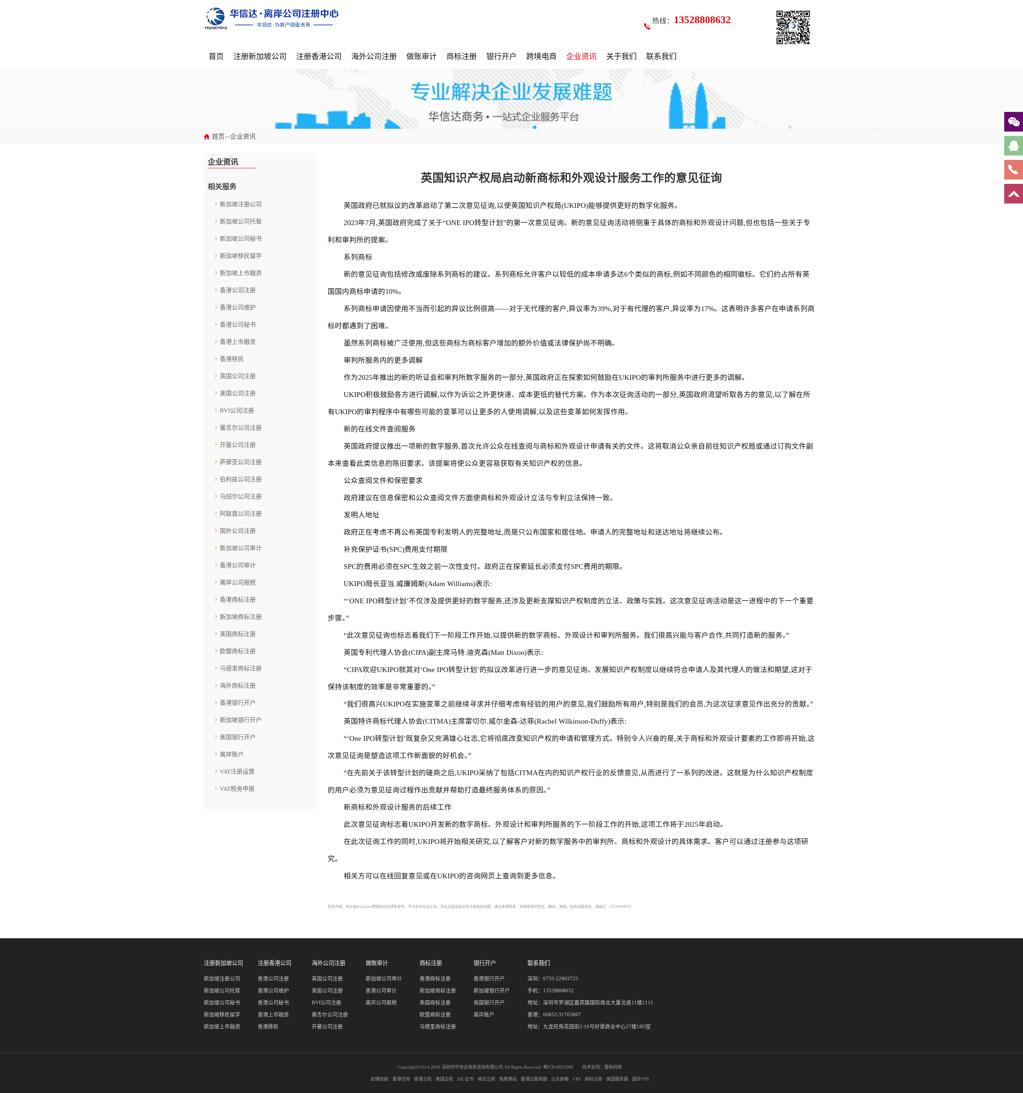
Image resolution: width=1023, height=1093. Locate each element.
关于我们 (621, 56)
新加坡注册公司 (241, 204)
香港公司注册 (238, 290)
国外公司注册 (238, 531)
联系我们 (661, 56)
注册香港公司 (319, 56)
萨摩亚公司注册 (241, 462)
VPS (577, 1079)
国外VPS (640, 1079)
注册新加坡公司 (260, 56)
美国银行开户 (238, 737)
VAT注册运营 (237, 771)
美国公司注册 (238, 393)
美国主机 (444, 1079)
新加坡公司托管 (241, 221)
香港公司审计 (238, 565)
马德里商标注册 (241, 668)
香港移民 (232, 359)
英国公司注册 (238, 376)
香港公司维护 (238, 307)
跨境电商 (541, 56)
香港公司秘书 (238, 324)
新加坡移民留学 (241, 256)
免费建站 (508, 1079)
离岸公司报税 (238, 582)
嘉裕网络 (613, 1067)
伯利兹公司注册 (241, 479)
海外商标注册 (238, 685)
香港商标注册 (238, 599)
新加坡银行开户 (241, 720)
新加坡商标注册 (241, 617)
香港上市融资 (238, 342)
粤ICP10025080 (558, 1067)
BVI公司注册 (237, 410)
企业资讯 (581, 56)
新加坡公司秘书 (241, 238)
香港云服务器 (534, 1079)
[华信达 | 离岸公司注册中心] (272, 18)
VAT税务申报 (237, 789)
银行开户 (501, 56)
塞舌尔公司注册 (241, 428)
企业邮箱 (560, 1079)
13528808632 (558, 990)
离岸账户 (232, 754)
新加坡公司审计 (241, 548)
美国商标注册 (238, 634)
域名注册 (486, 1079)
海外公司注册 (374, 56)
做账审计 (421, 56)
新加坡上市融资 (241, 273)
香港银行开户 (238, 703)
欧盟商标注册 (238, 651)
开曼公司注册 (238, 445)
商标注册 (461, 56)
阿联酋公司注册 (241, 514)
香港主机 (423, 1079)
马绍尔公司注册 (241, 496)
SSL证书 (465, 1079)
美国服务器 (617, 1079)
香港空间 (401, 1079)
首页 (216, 56)
